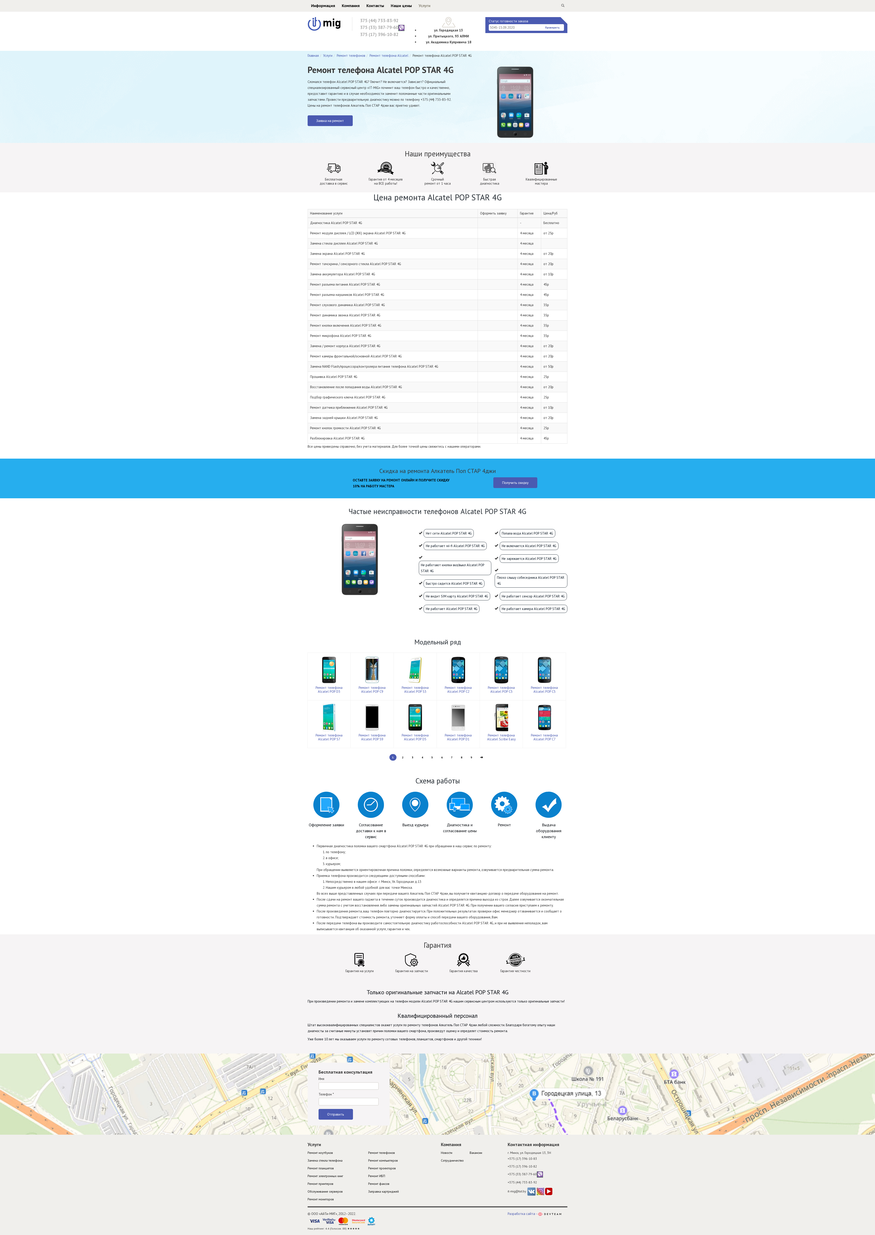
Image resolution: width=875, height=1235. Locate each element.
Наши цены (401, 5)
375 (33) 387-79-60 (379, 27)
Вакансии (476, 1153)
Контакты (375, 5)
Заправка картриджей (383, 1191)
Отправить (335, 1114)
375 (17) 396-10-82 (379, 34)
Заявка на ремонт (330, 120)
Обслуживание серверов (325, 1191)
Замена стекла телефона (325, 1160)
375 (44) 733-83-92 (379, 20)
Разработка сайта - (523, 1214)
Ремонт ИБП (376, 1176)
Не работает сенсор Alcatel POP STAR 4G (533, 596)
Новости (446, 1153)
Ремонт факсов (378, 1184)
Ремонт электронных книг (325, 1176)
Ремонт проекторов (382, 1168)
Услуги (424, 5)
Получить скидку (515, 482)
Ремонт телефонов (351, 55)
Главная (313, 55)
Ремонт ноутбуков (320, 1153)
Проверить (552, 27)
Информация (323, 5)
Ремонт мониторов (321, 1199)
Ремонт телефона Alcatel (389, 55)
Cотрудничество (452, 1160)
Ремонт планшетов (321, 1168)
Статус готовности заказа (508, 21)
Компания (351, 5)
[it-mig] (324, 23)
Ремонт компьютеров (383, 1160)
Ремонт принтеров (320, 1184)
